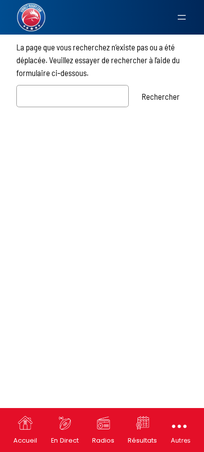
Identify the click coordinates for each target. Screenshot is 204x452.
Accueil (25, 440)
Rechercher (161, 96)
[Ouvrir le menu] (182, 17)
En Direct (65, 440)
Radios (103, 440)
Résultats (142, 440)
